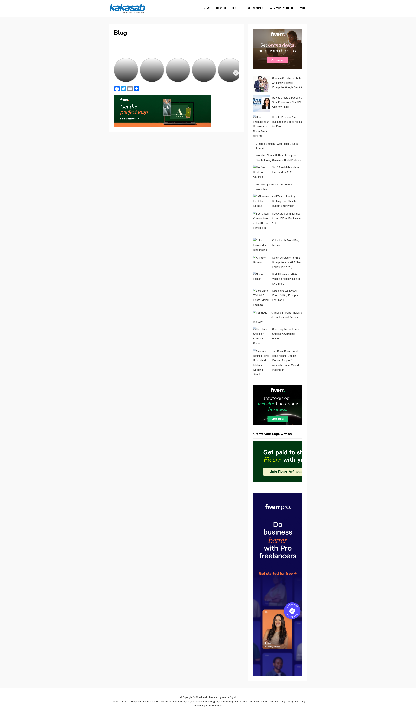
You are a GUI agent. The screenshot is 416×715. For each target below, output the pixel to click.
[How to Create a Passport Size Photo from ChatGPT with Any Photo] (261, 103)
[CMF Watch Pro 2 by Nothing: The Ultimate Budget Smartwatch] (261, 201)
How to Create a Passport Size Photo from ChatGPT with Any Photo (287, 102)
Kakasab (203, 697)
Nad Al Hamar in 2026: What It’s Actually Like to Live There (286, 279)
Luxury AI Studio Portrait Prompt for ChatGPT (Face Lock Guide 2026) (287, 262)
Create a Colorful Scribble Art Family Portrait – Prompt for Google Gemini (287, 83)
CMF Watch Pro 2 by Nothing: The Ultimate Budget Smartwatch (284, 201)
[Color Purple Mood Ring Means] (261, 245)
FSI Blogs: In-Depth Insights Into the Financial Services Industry (277, 317)
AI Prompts (255, 8)
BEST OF (237, 8)
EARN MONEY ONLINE (281, 8)
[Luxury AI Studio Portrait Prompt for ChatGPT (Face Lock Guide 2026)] (261, 260)
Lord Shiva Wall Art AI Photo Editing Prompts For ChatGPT (285, 295)
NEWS (207, 8)
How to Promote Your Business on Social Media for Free (287, 122)
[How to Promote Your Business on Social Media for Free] (261, 126)
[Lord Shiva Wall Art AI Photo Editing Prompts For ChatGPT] (261, 298)
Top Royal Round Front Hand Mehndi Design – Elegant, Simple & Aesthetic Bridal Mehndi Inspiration (285, 360)
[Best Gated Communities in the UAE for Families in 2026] (261, 223)
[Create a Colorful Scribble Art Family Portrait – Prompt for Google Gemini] (261, 84)
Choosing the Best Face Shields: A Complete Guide (285, 334)
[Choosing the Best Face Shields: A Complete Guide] (261, 336)
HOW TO (221, 8)
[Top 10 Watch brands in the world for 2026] (261, 172)
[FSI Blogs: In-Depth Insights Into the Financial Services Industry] (260, 313)
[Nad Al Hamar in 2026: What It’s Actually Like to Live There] (261, 276)
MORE (303, 8)
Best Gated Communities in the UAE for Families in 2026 (286, 218)
